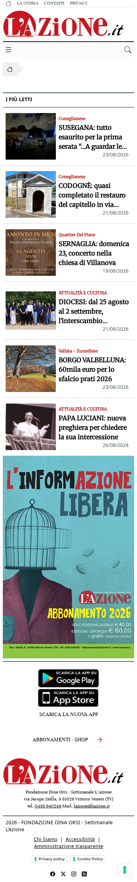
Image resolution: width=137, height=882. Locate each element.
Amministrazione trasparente (68, 846)
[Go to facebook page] (52, 874)
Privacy (78, 3)
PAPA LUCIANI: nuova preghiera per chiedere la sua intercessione (93, 427)
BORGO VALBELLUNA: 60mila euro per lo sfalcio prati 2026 (92, 369)
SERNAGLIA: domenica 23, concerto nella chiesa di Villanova (94, 253)
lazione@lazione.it (92, 806)
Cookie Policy (90, 858)
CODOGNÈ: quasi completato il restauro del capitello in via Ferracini (92, 195)
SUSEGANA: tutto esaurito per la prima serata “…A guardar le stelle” (90, 137)
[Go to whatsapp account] (84, 874)
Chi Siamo (45, 839)
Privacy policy (52, 858)
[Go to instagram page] (73, 874)
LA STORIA (27, 3)
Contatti (54, 3)
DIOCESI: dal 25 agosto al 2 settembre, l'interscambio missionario (94, 312)
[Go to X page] (63, 874)
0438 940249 (48, 806)
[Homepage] (10, 69)
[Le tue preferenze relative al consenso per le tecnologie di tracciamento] (124, 869)
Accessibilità (80, 839)
